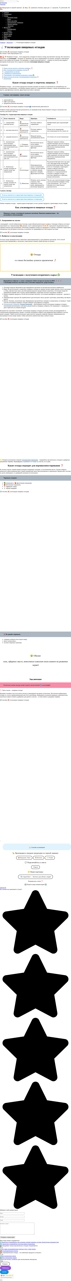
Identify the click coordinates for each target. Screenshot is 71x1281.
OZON (4, 1272)
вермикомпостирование (30, 460)
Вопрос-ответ (8, 32)
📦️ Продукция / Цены (24, 857)
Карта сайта (7, 36)
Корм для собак (12, 21)
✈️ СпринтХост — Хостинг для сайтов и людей (35, 877)
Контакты (7, 39)
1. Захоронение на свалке (12, 71)
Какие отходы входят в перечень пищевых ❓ (18, 68)
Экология (10, 26)
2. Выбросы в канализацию (12, 73)
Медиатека (7, 27)
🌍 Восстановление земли (8, 1258)
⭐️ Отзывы (50, 857)
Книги (9, 31)
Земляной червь (12, 17)
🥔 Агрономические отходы (9, 1251)
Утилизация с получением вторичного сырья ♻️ (19, 75)
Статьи (6, 16)
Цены (5, 37)
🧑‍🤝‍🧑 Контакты (38, 857)
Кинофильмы (11, 29)
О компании (7, 14)
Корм (9, 19)
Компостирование (26, 304)
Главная (6, 12)
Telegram (35, 867)
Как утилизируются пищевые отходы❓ (16, 70)
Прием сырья (8, 34)
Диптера (2, 4)
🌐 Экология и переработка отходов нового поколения (17, 1244)
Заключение (7, 78)
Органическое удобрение (15, 22)
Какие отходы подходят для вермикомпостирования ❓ (21, 77)
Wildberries (5, 1268)
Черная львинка (12, 24)
